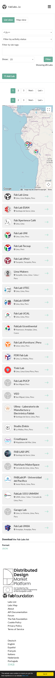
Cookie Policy (14, 622)
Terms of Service (16, 629)
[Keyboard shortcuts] (22, 190)
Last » (40, 91)
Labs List (12, 602)
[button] (27, 145)
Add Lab (10, 76)
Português (13, 661)
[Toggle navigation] (49, 7)
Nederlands (13, 658)
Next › (31, 91)
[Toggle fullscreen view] (48, 109)
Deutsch (12, 641)
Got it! (45, 674)
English (11, 644)
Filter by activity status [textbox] (14, 39)
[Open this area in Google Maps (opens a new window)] (7, 189)
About (11, 609)
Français (12, 651)
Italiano (11, 654)
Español (12, 647)
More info (25, 675)
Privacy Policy (15, 626)
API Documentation (17, 612)
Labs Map (12, 605)
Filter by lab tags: (10, 45)
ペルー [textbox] (6, 32)
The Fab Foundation (17, 619)
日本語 (11, 664)
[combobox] (27, 32)
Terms (50, 189)
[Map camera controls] (48, 184)
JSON (5, 548)
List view (8, 20)
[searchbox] (4, 51)
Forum (11, 616)
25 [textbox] (11, 59)
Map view (21, 20)
